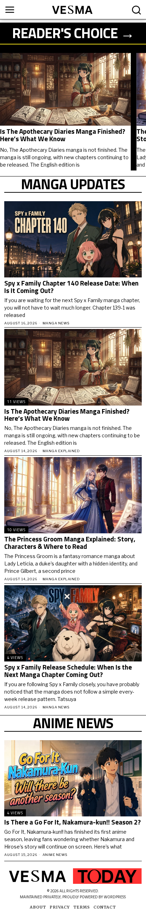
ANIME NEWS (55, 855)
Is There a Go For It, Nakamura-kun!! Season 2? (72, 822)
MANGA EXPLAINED (61, 451)
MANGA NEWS (56, 323)
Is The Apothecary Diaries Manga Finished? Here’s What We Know (62, 135)
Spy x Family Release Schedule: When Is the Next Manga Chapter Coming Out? (68, 671)
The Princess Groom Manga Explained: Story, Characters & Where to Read (69, 542)
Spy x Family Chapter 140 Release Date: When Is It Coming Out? (71, 287)
